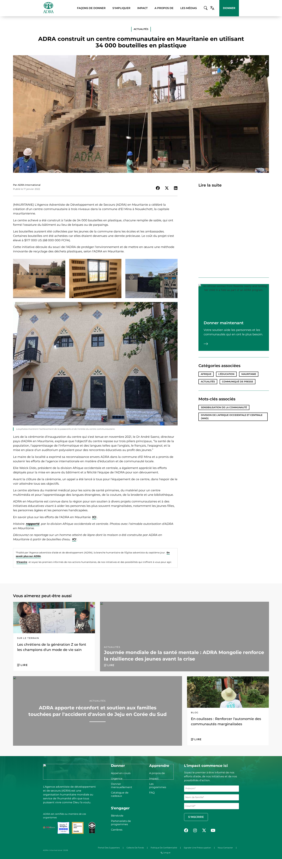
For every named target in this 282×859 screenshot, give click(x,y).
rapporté (32, 524)
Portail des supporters (109, 847)
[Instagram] (195, 830)
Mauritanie (248, 374)
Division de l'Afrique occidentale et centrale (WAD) (231, 417)
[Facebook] (186, 830)
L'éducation (226, 374)
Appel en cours (121, 773)
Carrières (116, 829)
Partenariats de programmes (121, 822)
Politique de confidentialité (164, 847)
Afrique (206, 374)
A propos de (157, 773)
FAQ (152, 792)
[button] (141, 29)
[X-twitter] (204, 830)
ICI (94, 517)
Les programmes (157, 785)
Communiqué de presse (237, 381)
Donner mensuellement (121, 785)
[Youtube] (213, 830)
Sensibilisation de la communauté (224, 407)
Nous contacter (225, 847)
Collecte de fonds (135, 847)
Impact (154, 778)
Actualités (208, 381)
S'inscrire (21, 562)
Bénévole (117, 815)
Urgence (116, 778)
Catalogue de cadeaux (119, 794)
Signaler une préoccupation (197, 847)
